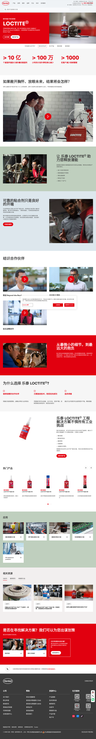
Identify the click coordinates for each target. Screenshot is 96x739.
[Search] (6, 9)
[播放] (25, 279)
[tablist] (48, 504)
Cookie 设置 (26, 304)
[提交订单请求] (36, 648)
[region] (48, 302)
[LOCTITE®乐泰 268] (85, 488)
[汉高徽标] (6, 3)
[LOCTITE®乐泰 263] (66, 488)
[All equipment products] (13, 553)
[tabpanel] (48, 599)
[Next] (90, 468)
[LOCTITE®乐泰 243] (29, 488)
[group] (48, 490)
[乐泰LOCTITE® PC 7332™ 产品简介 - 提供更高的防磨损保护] (17, 598)
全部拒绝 (58, 304)
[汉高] (8, 681)
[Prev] (85, 468)
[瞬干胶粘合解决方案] (36, 531)
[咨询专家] (13, 648)
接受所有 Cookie (69, 304)
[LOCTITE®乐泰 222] (11, 488)
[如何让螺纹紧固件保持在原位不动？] (79, 598)
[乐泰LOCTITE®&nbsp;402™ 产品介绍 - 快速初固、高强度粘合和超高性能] (48, 598)
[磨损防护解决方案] (59, 531)
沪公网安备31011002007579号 (53, 732)
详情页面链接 (51, 669)
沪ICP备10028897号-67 (35, 732)
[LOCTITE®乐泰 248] (48, 488)
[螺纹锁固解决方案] (13, 531)
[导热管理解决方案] (82, 531)
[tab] (48, 504)
